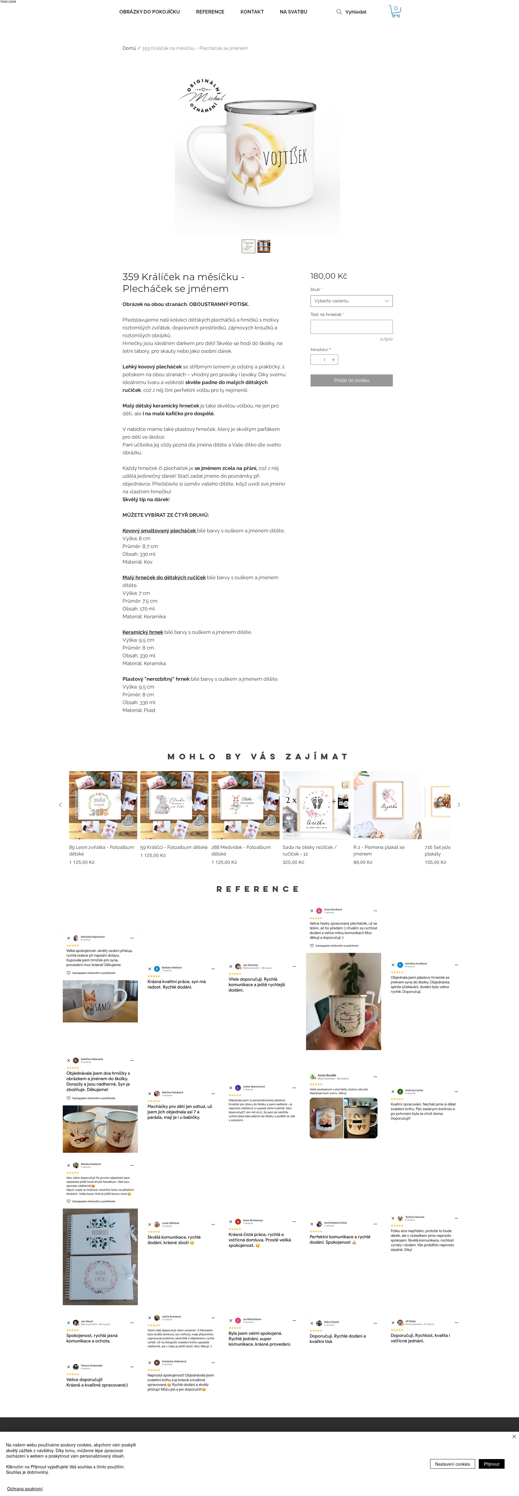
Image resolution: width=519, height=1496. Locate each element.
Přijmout (491, 1464)
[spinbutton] (324, 360)
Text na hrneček (327, 314)
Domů (129, 48)
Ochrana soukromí (25, 1488)
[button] (396, 11)
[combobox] (352, 301)
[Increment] (334, 360)
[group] (260, 822)
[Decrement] (315, 360)
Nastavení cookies (452, 1464)
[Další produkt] (459, 804)
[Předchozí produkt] (60, 804)
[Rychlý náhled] (103, 805)
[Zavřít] (514, 1437)
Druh (317, 289)
